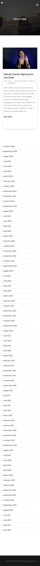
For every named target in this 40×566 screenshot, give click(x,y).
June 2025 (7, 166)
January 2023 (8, 306)
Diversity (25, 81)
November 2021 (9, 375)
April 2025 (7, 171)
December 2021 (9, 370)
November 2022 (9, 316)
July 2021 (6, 395)
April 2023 (7, 291)
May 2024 (7, 226)
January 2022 (8, 365)
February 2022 (9, 360)
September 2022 (10, 326)
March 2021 (7, 415)
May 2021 (6, 405)
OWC (19, 561)
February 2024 (9, 241)
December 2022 (9, 311)
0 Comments (11, 83)
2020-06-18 (7, 81)
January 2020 (8, 485)
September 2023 (10, 266)
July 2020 (7, 455)
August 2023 (8, 271)
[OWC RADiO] (3, 3)
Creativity (18, 81)
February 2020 (9, 480)
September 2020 (10, 445)
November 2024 (9, 196)
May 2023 (7, 286)
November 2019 (9, 495)
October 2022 (8, 321)
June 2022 (7, 341)
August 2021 (8, 390)
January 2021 (8, 425)
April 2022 (7, 351)
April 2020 (7, 470)
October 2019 (8, 500)
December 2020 (9, 430)
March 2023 (8, 296)
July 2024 (7, 216)
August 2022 (8, 331)
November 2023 (9, 256)
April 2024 (7, 231)
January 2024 (8, 246)
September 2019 (9, 505)
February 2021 (8, 420)
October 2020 (9, 440)
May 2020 (7, 465)
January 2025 (8, 186)
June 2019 (7, 520)
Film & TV (32, 81)
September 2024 (10, 206)
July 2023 (7, 276)
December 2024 (10, 191)
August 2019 (8, 510)
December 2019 (9, 490)
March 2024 (8, 236)
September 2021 (9, 385)
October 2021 (8, 380)
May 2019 (6, 525)
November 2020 (9, 435)
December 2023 (9, 251)
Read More (8, 117)
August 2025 (8, 156)
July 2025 (7, 161)
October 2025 (9, 146)
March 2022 (8, 355)
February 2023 (9, 301)
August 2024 (8, 211)
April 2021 (7, 410)
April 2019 (7, 530)
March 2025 (8, 176)
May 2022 (7, 346)
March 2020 (8, 475)
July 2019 (6, 515)
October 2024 (9, 201)
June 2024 (7, 221)
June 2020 (7, 460)
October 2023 (8, 261)
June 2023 (7, 281)
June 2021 (7, 400)
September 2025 (10, 151)
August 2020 (8, 450)
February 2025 (9, 181)
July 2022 (7, 336)
